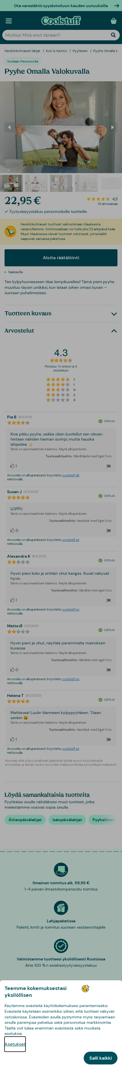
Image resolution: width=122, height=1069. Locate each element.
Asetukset (15, 1044)
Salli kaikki (100, 1058)
